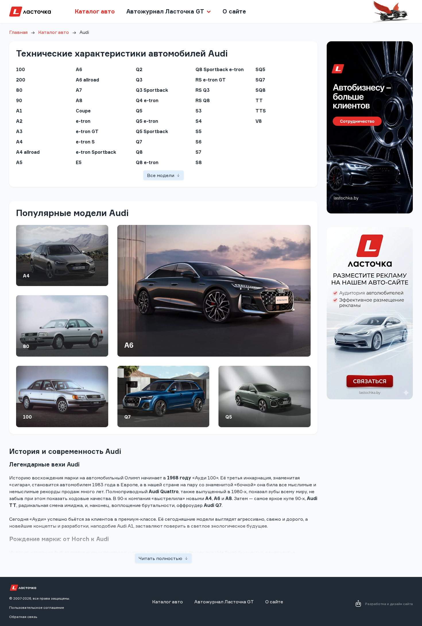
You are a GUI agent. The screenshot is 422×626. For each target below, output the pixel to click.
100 (27, 417)
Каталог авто (95, 11)
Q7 (127, 417)
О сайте (234, 11)
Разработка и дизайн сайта (389, 604)
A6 (128, 345)
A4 (26, 276)
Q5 (228, 417)
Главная (18, 32)
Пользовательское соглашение (36, 607)
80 (26, 346)
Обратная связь (23, 617)
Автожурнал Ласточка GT (224, 601)
